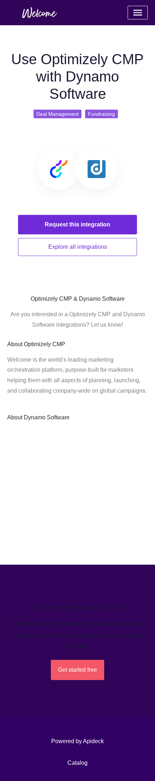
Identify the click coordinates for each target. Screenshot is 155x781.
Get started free (77, 670)
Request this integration (77, 224)
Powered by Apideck (77, 741)
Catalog (77, 763)
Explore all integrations (77, 247)
